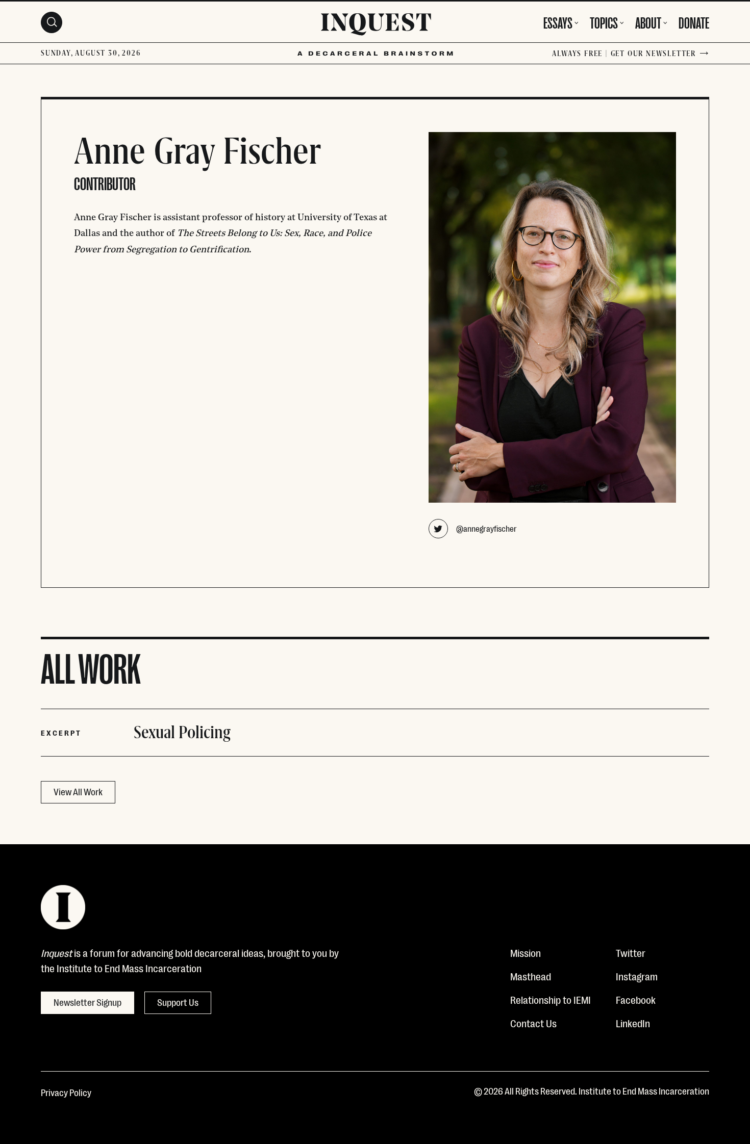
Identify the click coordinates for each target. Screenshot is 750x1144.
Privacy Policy (66, 1092)
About (648, 21)
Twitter (630, 952)
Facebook (636, 999)
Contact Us (533, 1023)
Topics (604, 21)
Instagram (637, 976)
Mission (525, 952)
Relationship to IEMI (550, 999)
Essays (557, 21)
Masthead (530, 976)
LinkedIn (633, 1023)
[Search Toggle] (51, 22)
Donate (694, 21)
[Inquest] (376, 26)
